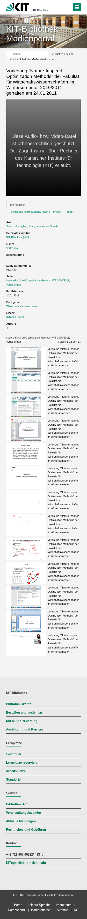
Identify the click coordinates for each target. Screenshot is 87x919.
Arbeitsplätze (16, 771)
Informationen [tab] (17, 204)
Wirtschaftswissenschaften (22, 306)
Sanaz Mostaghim (16, 226)
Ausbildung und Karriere (24, 729)
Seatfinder (13, 754)
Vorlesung (12, 248)
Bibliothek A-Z (16, 804)
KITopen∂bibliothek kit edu (26, 863)
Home (18, 905)
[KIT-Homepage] (17, 6)
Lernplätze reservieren (22, 762)
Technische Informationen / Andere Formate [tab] (35, 211)
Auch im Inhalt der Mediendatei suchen (32, 59)
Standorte (13, 779)
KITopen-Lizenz (15, 317)
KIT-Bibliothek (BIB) (17, 237)
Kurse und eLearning (21, 721)
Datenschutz (17, 910)
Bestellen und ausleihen (24, 712)
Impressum (64, 905)
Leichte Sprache (39, 905)
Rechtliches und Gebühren (26, 829)
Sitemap (62, 910)
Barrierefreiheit (41, 910)
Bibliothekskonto (18, 704)
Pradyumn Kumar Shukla (43, 226)
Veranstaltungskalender (23, 812)
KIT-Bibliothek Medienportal (32, 33)
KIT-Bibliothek (40, 10)
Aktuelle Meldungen (21, 821)
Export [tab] (70, 211)
